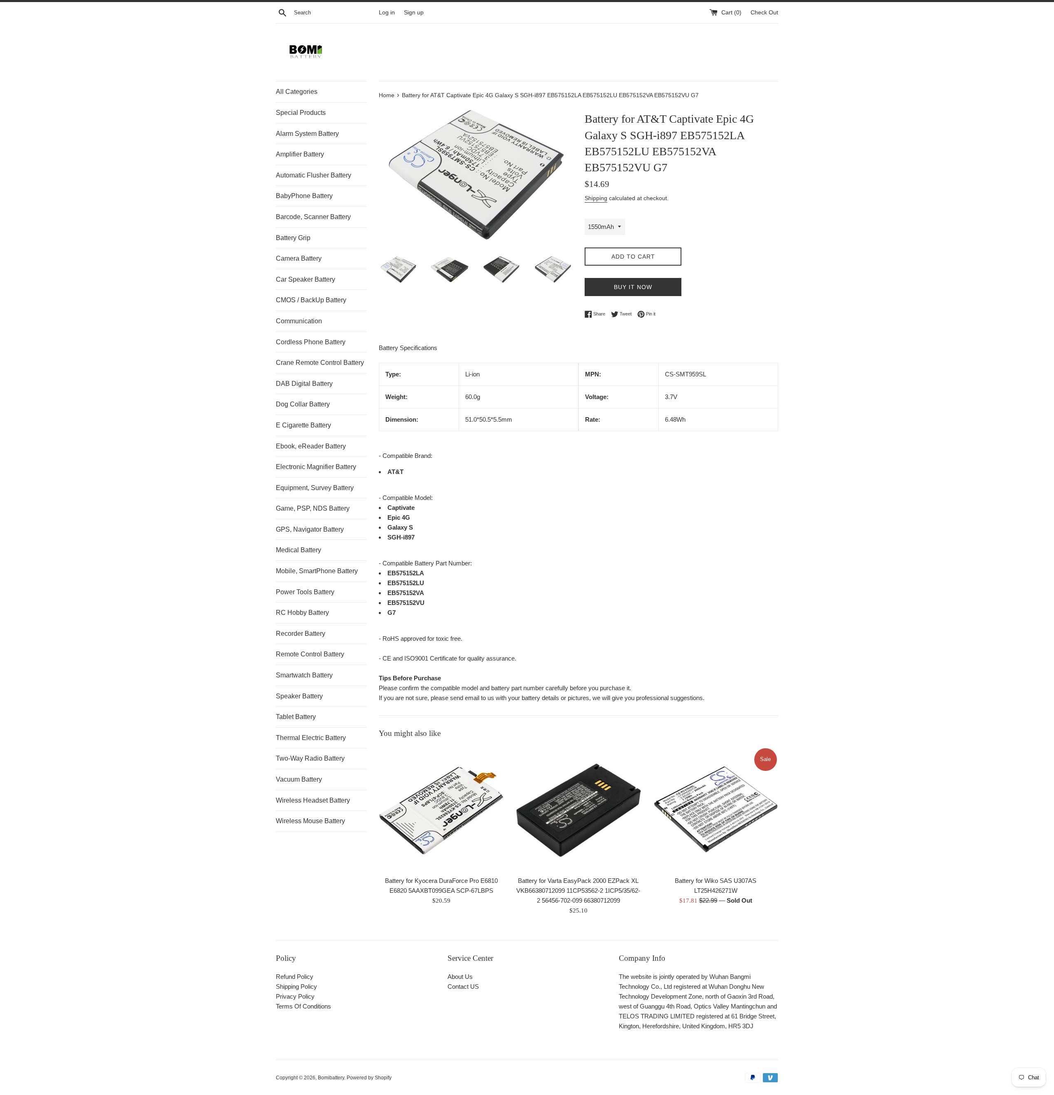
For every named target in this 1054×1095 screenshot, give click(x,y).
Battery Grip (293, 237)
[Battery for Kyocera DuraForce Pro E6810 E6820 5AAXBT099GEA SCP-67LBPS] (441, 809)
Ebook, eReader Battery (311, 446)
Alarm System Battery (307, 133)
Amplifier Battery (300, 154)
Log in (387, 12)
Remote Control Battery (310, 654)
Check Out (764, 12)
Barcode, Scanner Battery (313, 216)
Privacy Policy (295, 996)
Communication (299, 321)
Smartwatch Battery (304, 675)
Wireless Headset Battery (313, 800)
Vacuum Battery (299, 779)
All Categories (296, 91)
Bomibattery (331, 1078)
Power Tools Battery (305, 591)
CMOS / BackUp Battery (311, 300)
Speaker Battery (299, 696)
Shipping (596, 198)
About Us (460, 976)
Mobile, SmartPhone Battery (317, 570)
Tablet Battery (296, 716)
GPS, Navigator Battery (310, 529)
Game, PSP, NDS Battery (313, 508)
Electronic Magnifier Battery (316, 466)
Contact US (463, 986)
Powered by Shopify (369, 1078)
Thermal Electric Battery (311, 737)
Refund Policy (294, 976)
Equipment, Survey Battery (315, 487)
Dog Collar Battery (303, 404)
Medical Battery (298, 549)
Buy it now (633, 287)
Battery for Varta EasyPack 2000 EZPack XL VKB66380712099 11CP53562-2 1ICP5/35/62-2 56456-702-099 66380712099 (578, 890)
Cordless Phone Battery (310, 342)
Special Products (301, 112)
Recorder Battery (300, 633)
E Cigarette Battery (303, 425)
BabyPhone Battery (304, 195)
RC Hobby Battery (302, 612)
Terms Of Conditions (303, 1006)
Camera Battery (299, 258)
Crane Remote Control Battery (320, 362)
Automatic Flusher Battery (313, 175)
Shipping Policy (296, 986)
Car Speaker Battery (305, 279)
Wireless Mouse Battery (310, 820)
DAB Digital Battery (304, 383)
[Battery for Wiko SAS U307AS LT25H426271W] (715, 809)
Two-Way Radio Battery (310, 758)
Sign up (414, 12)
